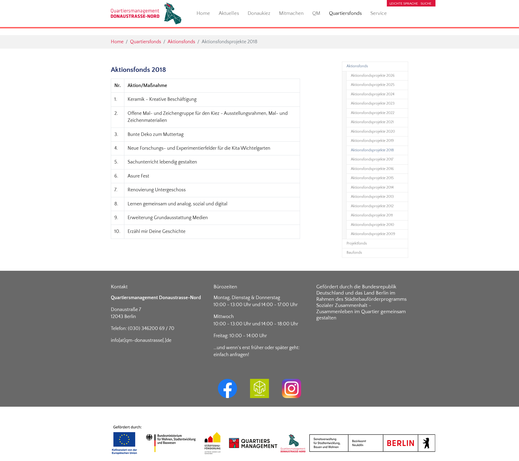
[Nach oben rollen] (506, 448)
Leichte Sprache (404, 3)
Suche (426, 3)
